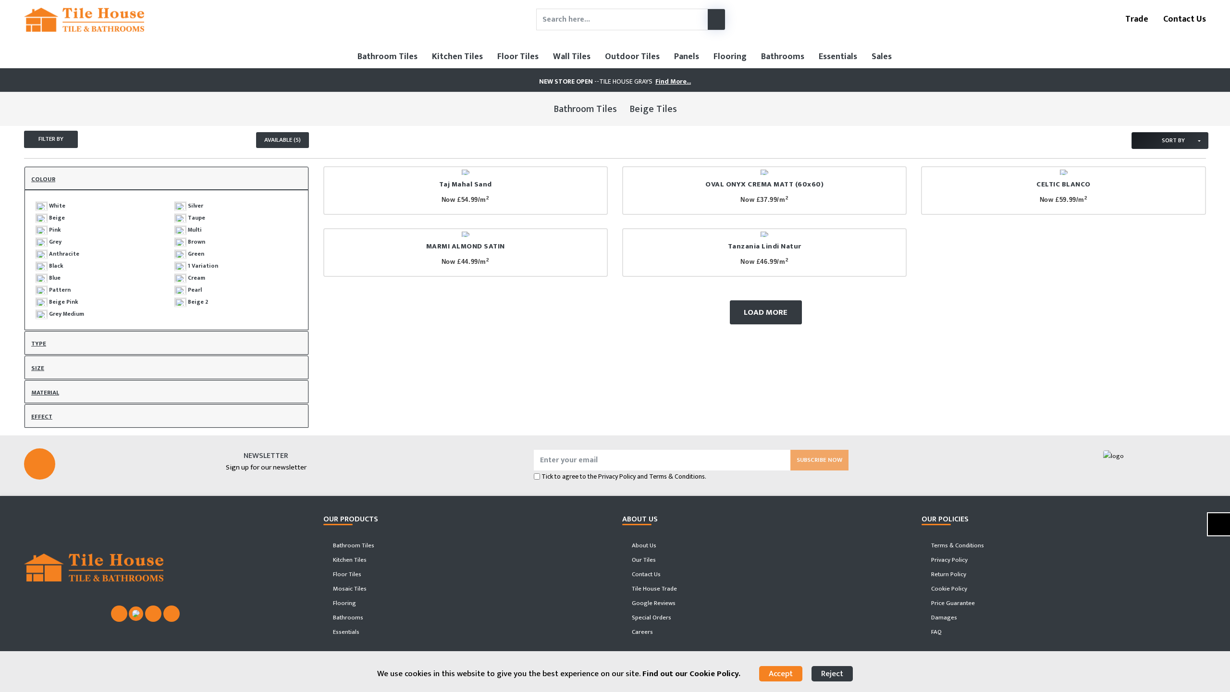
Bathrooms (782, 56)
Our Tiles (643, 560)
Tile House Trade (653, 588)
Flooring (730, 56)
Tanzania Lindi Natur (764, 246)
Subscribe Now (819, 460)
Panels (686, 56)
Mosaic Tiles (349, 588)
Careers (641, 632)
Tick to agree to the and (623, 476)
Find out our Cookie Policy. (691, 673)
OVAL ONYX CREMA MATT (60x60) (764, 184)
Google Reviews (653, 603)
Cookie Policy (948, 588)
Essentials (838, 56)
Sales (882, 56)
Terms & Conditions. (677, 476)
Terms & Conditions (957, 545)
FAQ (936, 632)
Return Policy (948, 574)
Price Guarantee (952, 603)
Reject (832, 673)
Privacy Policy (617, 476)
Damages (943, 617)
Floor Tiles (518, 56)
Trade (1135, 19)
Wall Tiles (571, 56)
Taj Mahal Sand (465, 184)
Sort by (1172, 140)
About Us (643, 545)
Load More (765, 312)
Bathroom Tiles (387, 56)
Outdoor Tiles (632, 56)
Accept (781, 673)
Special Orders (650, 617)
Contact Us (1183, 19)
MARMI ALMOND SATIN (465, 246)
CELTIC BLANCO (1063, 184)
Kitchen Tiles (457, 56)
